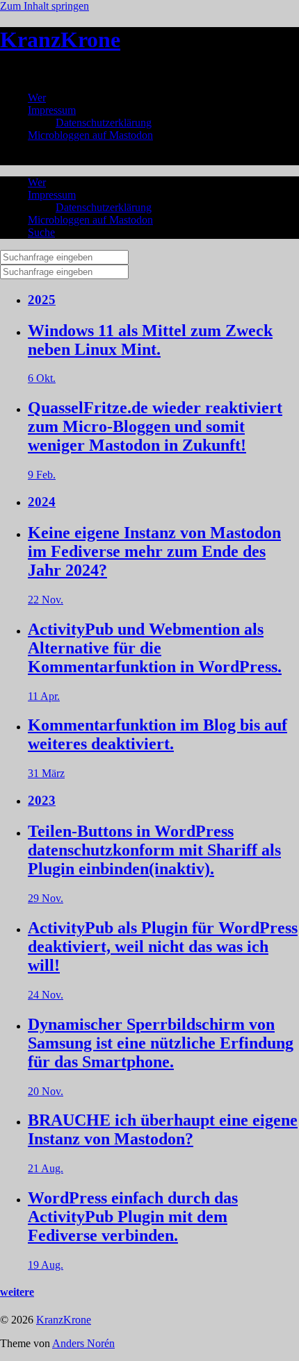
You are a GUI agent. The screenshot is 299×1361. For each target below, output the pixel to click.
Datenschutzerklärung (104, 122)
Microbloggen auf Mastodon (90, 135)
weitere (17, 1292)
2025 (42, 299)
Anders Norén (83, 1343)
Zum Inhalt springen (44, 6)
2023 (42, 800)
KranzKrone (60, 39)
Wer (37, 97)
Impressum (52, 110)
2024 (42, 501)
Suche (41, 232)
